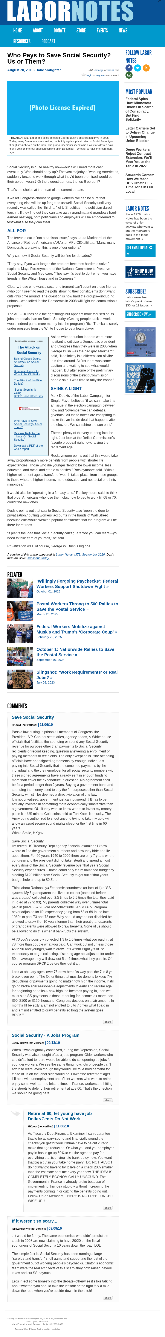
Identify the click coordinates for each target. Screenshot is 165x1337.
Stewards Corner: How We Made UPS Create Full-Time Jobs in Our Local (139, 183)
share (108, 1021)
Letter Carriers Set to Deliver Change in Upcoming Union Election (140, 134)
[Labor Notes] (70, 11)
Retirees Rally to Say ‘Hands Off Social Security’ (27, 436)
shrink (110, 70)
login (89, 75)
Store (81, 30)
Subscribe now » (139, 314)
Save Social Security (33, 717)
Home (17, 30)
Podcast (48, 41)
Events (102, 30)
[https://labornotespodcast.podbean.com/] (140, 354)
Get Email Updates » (139, 250)
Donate (60, 30)
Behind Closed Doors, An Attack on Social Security (27, 362)
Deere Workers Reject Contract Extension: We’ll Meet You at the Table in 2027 (138, 158)
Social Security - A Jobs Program (45, 1035)
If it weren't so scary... (34, 1221)
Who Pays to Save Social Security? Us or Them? (28, 424)
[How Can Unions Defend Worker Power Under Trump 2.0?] (140, 391)
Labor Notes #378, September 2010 (80, 554)
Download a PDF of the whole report (28, 447)
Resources (22, 41)
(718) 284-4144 (41, 1321)
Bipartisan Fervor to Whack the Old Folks (27, 373)
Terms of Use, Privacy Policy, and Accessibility (37, 1329)
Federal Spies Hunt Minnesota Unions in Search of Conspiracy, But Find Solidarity (139, 109)
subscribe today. (39, 558)
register (100, 75)
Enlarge (99, 70)
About (38, 30)
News (123, 30)
